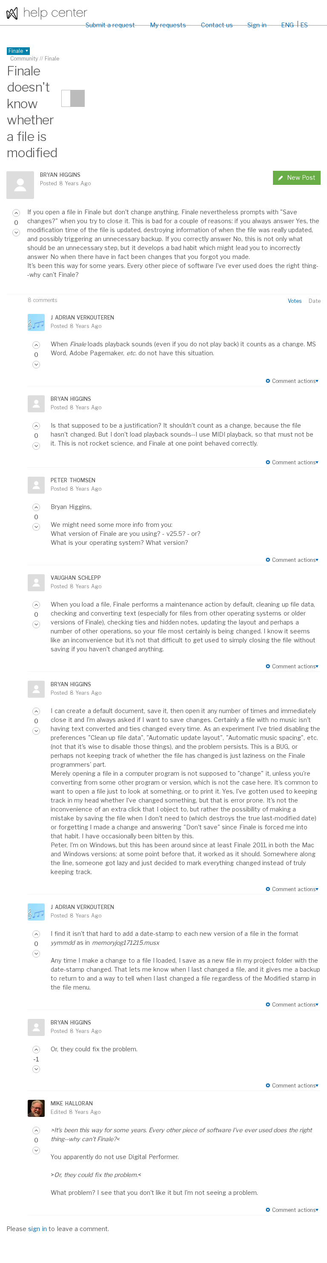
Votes (294, 301)
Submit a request (110, 25)
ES (304, 25)
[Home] (46, 12)
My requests (168, 25)
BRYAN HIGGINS (60, 175)
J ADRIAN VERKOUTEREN (82, 317)
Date (315, 301)
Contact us (217, 25)
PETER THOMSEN (73, 480)
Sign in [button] (256, 25)
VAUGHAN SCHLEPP (75, 578)
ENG (287, 25)
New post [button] (301, 177)
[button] (16, 213)
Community (24, 58)
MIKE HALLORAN (71, 1103)
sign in (37, 1228)
